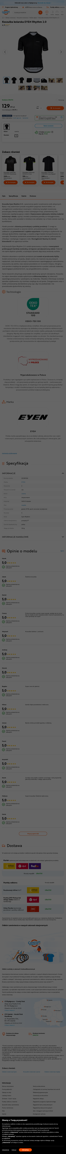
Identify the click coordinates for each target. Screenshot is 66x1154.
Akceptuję (25, 1150)
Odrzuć (14, 1150)
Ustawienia (5, 1150)
